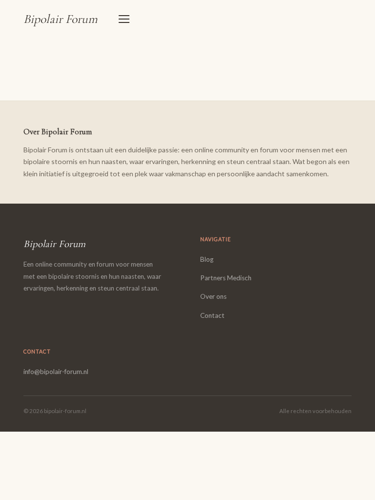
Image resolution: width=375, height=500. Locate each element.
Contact (212, 315)
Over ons (213, 296)
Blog (206, 259)
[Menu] (124, 19)
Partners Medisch (225, 278)
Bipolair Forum (60, 18)
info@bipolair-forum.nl (55, 371)
